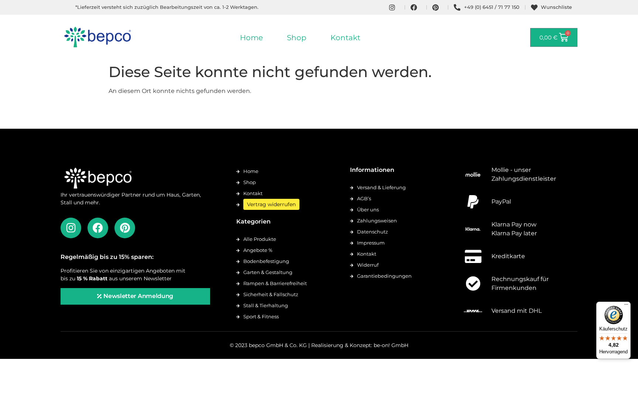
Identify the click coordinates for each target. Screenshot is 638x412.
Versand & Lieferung (381, 187)
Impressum (371, 243)
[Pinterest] (124, 228)
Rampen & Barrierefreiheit (275, 283)
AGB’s (364, 198)
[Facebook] (98, 228)
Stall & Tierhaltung (265, 305)
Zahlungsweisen (377, 221)
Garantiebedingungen (384, 276)
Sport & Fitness (261, 316)
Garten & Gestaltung (267, 272)
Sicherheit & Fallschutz (270, 294)
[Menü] (626, 306)
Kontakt (345, 37)
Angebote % (257, 250)
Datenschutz (372, 232)
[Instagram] (71, 228)
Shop (296, 37)
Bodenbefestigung (266, 261)
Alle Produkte (259, 239)
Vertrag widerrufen (271, 204)
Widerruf (367, 265)
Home (251, 37)
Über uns (368, 209)
